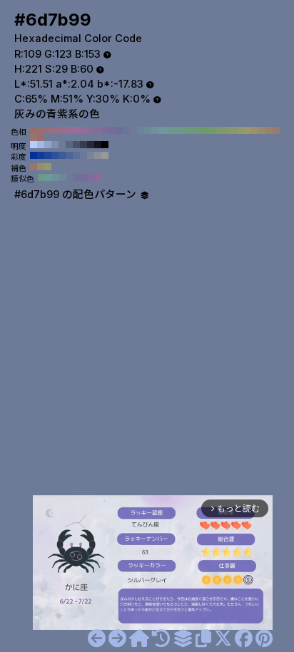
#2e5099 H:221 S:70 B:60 (55, 155)
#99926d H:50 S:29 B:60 (254, 130)
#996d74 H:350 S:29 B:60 (40, 130)
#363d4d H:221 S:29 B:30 (83, 144)
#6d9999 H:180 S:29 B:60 (162, 130)
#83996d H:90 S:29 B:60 (226, 130)
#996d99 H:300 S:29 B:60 (76, 130)
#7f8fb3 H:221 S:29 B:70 (55, 144)
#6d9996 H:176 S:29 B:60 (48, 177)
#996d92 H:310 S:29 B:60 (69, 130)
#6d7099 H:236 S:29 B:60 (77, 177)
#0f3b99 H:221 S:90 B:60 (40, 155)
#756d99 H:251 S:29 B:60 (84, 177)
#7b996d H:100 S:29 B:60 (219, 130)
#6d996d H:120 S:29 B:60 (204, 130)
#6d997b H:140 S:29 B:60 (190, 130)
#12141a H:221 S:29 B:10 (97, 144)
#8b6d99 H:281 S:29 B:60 (98, 177)
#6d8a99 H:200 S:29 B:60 (147, 130)
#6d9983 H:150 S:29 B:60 (183, 130)
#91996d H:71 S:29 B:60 (47, 166)
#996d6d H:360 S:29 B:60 (33, 130)
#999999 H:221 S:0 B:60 (104, 155)
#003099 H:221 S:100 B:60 (33, 155)
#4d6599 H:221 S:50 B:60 (69, 155)
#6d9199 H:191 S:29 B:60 (55, 177)
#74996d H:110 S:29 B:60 (212, 130)
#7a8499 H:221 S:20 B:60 (90, 155)
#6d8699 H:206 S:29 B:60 (62, 177)
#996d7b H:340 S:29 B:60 (47, 130)
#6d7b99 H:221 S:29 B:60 (62, 144)
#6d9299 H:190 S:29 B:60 (154, 130)
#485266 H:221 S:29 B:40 (76, 144)
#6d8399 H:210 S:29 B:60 (140, 130)
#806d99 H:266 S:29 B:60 (91, 177)
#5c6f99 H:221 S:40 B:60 (76, 155)
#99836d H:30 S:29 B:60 (269, 130)
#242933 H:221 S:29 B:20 (90, 144)
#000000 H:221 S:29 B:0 (104, 144)
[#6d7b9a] (117, 638)
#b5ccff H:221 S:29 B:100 (33, 144)
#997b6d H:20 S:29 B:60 (276, 130)
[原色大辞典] (139, 638)
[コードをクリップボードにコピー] (203, 638)
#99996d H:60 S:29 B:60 (247, 130)
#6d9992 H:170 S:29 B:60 (169, 130)
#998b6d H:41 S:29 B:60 (40, 166)
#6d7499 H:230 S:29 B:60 (126, 130)
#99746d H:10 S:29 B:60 (33, 137)
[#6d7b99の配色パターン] (183, 638)
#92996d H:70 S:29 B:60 (240, 130)
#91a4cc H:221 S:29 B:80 (47, 144)
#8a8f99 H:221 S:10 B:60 (97, 155)
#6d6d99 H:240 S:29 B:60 (119, 130)
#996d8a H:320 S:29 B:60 (62, 130)
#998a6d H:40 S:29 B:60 (261, 130)
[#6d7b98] (97, 638)
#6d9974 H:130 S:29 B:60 (197, 130)
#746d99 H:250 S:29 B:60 (112, 130)
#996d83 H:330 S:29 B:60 (55, 130)
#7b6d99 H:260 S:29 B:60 (104, 130)
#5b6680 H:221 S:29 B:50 (69, 144)
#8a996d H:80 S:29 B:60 (233, 130)
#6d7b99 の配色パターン (76, 194)
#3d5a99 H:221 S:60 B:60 (62, 155)
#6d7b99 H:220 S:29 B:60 (133, 130)
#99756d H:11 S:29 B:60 (33, 166)
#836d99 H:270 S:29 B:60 (97, 130)
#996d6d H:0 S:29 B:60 (40, 137)
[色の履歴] (161, 638)
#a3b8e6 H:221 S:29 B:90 (40, 144)
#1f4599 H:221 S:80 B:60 (47, 155)
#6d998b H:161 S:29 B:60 (41, 177)
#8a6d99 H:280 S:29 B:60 (90, 130)
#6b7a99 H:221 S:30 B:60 (83, 155)
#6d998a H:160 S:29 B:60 (176, 130)
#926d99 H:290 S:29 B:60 (83, 130)
